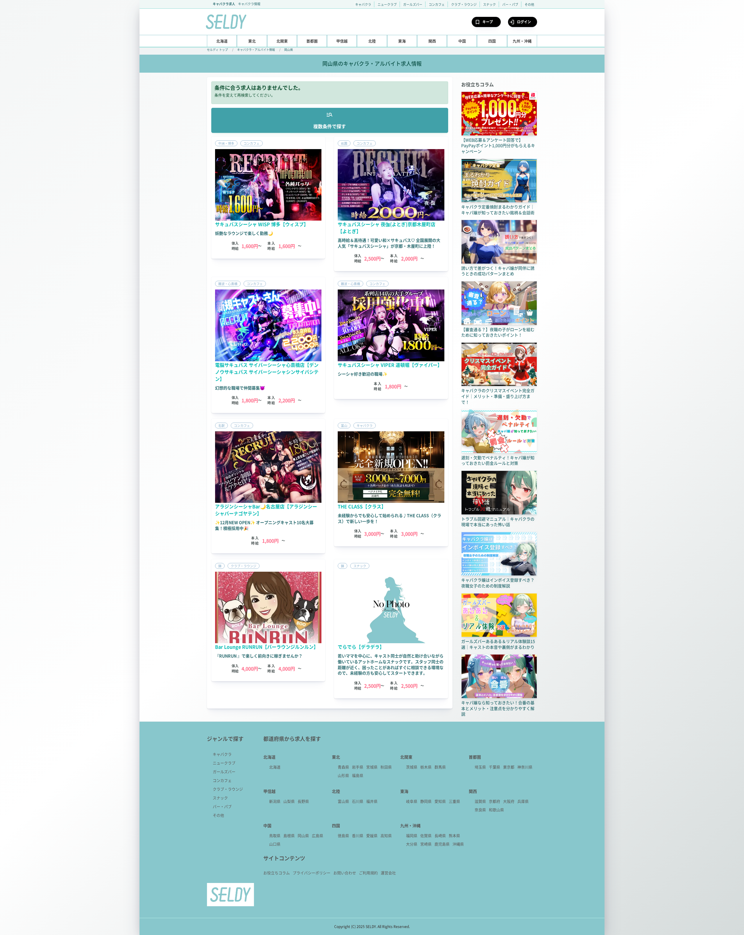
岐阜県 (411, 801)
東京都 (508, 767)
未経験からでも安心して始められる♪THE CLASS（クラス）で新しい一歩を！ (389, 518)
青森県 (343, 767)
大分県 (411, 844)
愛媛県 (372, 835)
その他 (529, 4)
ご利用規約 (368, 872)
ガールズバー (412, 4)
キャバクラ (363, 4)
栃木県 (426, 767)
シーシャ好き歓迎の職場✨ (362, 374)
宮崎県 (426, 844)
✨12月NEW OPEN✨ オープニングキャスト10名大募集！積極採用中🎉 (264, 525)
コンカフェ (437, 4)
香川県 (357, 835)
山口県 (274, 844)
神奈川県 (524, 767)
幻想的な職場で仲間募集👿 (240, 388)
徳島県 (343, 835)
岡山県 (288, 49)
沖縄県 (458, 844)
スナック (489, 4)
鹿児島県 (442, 844)
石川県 (357, 801)
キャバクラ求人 (224, 3)
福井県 (372, 801)
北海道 (274, 767)
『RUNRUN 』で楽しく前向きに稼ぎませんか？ (259, 656)
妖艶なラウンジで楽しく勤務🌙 (244, 233)
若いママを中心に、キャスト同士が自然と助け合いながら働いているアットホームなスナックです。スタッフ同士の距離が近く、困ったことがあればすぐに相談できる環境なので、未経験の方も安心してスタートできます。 (390, 664)
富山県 (343, 801)
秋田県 (386, 767)
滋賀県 (480, 801)
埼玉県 (480, 767)
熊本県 (454, 835)
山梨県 (289, 801)
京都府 (494, 801)
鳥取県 (274, 835)
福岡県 (411, 835)
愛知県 (440, 801)
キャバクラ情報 (249, 3)
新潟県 (274, 801)
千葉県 (494, 767)
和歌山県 (496, 809)
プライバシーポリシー (311, 872)
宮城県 (372, 767)
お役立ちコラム (276, 872)
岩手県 (357, 767)
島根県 (289, 835)
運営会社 (388, 872)
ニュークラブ (387, 4)
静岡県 (426, 801)
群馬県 (440, 767)
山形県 (343, 775)
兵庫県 (523, 801)
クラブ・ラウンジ (464, 4)
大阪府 (508, 801)
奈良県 (480, 809)
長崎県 (440, 835)
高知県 (386, 835)
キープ (487, 21)
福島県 (357, 775)
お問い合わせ (344, 872)
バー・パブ (510, 4)
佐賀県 (426, 835)
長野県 (303, 801)
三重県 (454, 801)
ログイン (524, 21)
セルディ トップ (217, 49)
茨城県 (411, 767)
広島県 (317, 835)
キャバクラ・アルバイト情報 (256, 49)
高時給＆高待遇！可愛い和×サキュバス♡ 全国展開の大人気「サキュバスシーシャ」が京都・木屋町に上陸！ (389, 243)
